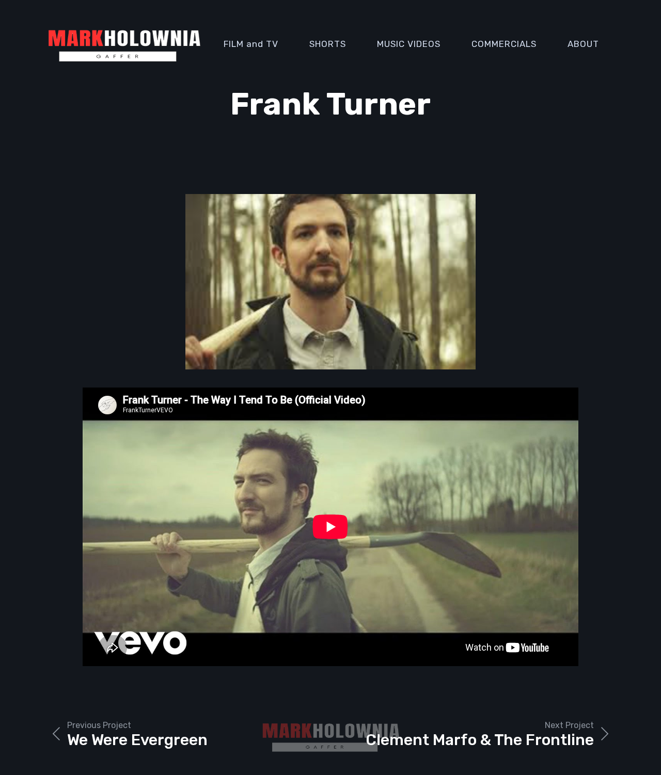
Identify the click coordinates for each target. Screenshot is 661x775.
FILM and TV (251, 44)
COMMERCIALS (504, 44)
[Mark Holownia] (123, 44)
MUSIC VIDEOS (408, 44)
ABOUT (583, 44)
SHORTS (327, 44)
